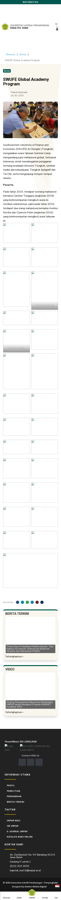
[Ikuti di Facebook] (22, 762)
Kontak (45, 898)
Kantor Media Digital (37, 886)
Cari (56, 898)
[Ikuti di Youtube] (39, 762)
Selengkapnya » (14, 656)
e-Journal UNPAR (17, 831)
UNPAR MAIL (14, 820)
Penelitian (13, 791)
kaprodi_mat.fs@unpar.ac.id (25, 870)
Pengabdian (14, 796)
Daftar (19, 898)
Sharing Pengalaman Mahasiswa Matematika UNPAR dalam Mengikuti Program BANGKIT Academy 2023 (30, 704)
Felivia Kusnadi (19, 92)
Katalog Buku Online (20, 837)
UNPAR (32, 898)
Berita (23, 54)
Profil (11, 785)
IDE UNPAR (13, 826)
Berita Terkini (15, 802)
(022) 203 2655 (19, 866)
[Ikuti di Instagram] (30, 762)
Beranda (6, 898)
